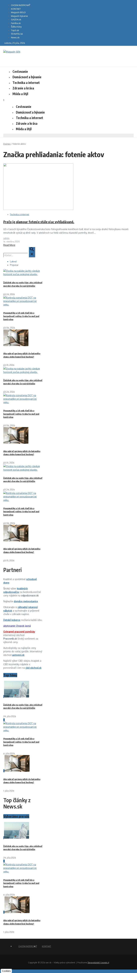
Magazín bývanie (19, 16)
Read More (9, 245)
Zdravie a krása (23, 88)
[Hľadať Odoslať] (32, 252)
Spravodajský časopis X (98, 962)
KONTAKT (16, 8)
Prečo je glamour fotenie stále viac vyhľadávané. (38, 222)
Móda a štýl (20, 94)
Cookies (6, 971)
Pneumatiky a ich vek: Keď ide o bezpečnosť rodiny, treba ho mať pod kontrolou (21, 316)
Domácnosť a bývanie (27, 77)
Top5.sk (15, 30)
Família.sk (16, 23)
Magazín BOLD (18, 12)
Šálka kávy (16, 26)
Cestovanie (20, 71)
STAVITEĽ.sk (17, 33)
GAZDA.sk (16, 19)
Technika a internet (26, 83)
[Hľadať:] (19, 255)
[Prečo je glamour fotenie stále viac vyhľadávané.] (38, 209)
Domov (7, 144)
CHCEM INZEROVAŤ (20, 5)
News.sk (15, 37)
